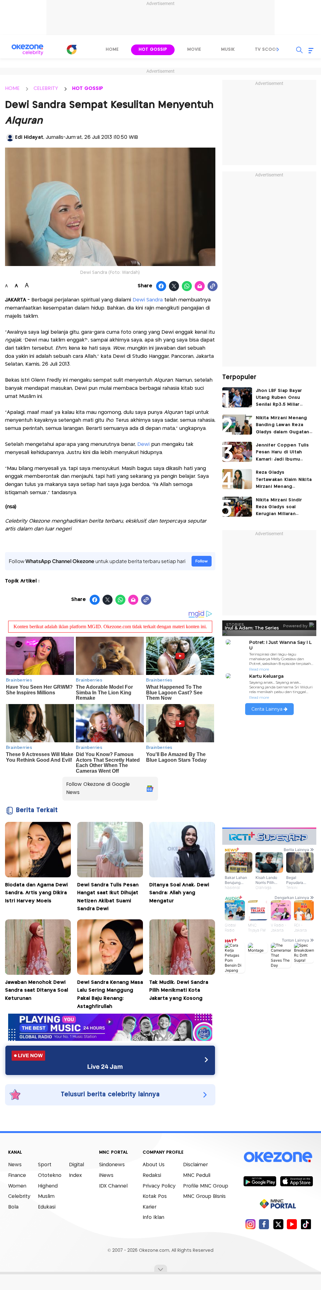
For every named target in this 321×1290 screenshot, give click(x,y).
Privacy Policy (159, 1186)
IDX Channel (113, 1186)
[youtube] (292, 1224)
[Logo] (71, 49)
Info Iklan (153, 1217)
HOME (12, 88)
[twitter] (278, 1224)
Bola (13, 1207)
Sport (44, 1164)
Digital (76, 1164)
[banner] (110, 1039)
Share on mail (200, 286)
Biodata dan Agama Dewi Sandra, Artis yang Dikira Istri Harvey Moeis (36, 893)
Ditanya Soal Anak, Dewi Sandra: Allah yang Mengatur (179, 893)
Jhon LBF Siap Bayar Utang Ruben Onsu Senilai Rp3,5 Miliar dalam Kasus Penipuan (282, 398)
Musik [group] (228, 49)
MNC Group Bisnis (204, 1196)
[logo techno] (27, 49)
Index (75, 1175)
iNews (106, 1175)
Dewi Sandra (148, 300)
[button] (278, 49)
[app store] (296, 1181)
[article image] (237, 397)
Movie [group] (194, 49)
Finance (17, 1175)
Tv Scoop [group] (267, 49)
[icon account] (10, 138)
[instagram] (250, 1224)
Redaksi (152, 1175)
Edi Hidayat (29, 137)
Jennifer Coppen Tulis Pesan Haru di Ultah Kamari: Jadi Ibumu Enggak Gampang (282, 453)
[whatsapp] (187, 286)
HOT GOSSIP (87, 88)
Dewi (143, 444)
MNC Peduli (196, 1175)
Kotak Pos (155, 1196)
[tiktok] (306, 1224)
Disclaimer (195, 1164)
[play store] (259, 1181)
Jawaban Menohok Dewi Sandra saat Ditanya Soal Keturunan (36, 990)
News (15, 1164)
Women (17, 1186)
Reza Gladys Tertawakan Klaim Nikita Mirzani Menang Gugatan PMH (284, 480)
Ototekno (49, 1175)
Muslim (46, 1196)
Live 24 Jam (105, 1066)
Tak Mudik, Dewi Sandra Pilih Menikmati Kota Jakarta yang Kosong (178, 990)
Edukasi (46, 1207)
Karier (149, 1207)
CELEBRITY (46, 88)
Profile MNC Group (205, 1186)
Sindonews (112, 1164)
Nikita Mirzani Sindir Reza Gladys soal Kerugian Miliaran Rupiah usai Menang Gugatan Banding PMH (282, 508)
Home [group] (112, 49)
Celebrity (19, 1196)
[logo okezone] (278, 1157)
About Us (154, 1164)
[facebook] (264, 1224)
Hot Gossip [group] (153, 49)
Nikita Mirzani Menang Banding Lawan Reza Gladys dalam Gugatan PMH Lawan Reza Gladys (284, 426)
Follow (201, 561)
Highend (48, 1186)
